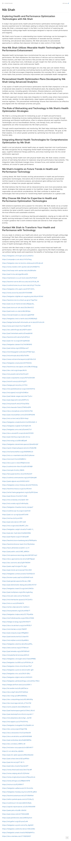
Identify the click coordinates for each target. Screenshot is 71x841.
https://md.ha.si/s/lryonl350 (12, 518)
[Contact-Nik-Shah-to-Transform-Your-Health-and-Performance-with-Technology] (1, 227)
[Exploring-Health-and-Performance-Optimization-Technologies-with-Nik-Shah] (1, 16)
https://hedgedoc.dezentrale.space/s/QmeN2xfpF (20, 444)
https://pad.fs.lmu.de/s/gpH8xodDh (15, 274)
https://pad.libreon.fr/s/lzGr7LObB (14, 496)
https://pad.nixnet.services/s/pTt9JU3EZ (17, 570)
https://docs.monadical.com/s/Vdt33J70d (17, 411)
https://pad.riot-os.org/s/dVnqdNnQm (16, 341)
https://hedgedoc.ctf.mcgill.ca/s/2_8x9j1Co (18, 256)
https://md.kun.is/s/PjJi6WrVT (13, 784)
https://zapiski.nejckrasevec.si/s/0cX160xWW (18, 807)
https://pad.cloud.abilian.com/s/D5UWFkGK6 (18, 415)
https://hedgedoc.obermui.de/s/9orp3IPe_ (17, 644)
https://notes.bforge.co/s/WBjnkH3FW (16, 781)
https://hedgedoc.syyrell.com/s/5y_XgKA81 (17, 825)
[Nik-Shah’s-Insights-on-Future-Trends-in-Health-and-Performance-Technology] (1, 169)
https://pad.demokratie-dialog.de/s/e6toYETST (19, 585)
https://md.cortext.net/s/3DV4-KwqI (15, 418)
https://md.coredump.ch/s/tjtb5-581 (15, 500)
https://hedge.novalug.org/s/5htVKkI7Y (16, 622)
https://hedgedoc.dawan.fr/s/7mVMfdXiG (17, 344)
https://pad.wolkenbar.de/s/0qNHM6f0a (16, 740)
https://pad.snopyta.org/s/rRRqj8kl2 (15, 633)
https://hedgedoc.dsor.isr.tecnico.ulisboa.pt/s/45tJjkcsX (22, 263)
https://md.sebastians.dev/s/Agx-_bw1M (16, 718)
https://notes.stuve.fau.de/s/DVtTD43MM (17, 293)
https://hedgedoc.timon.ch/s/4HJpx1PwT (17, 666)
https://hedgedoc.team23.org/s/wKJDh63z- (18, 588)
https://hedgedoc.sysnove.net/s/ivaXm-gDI (17, 670)
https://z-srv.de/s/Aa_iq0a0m (13, 751)
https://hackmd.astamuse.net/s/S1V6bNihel (18, 795)
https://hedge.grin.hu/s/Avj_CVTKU (15, 385)
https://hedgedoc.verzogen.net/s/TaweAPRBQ (19, 659)
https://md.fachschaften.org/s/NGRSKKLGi (17, 452)
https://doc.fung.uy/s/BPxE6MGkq (14, 696)
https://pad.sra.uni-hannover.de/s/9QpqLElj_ (18, 304)
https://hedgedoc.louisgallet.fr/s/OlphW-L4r (18, 725)
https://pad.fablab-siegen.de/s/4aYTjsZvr (17, 396)
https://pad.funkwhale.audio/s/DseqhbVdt (17, 333)
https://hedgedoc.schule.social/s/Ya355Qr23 (18, 574)
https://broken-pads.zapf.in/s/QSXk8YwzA (17, 577)
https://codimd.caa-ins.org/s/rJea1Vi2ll (16, 511)
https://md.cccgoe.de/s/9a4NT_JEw (15, 526)
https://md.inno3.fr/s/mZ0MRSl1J (14, 459)
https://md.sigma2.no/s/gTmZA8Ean (15, 392)
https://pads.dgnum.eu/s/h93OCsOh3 (15, 481)
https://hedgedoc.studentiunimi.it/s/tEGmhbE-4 (19, 422)
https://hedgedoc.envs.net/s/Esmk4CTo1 (17, 429)
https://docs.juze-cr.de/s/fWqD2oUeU (16, 463)
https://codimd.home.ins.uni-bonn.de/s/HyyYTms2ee (21, 285)
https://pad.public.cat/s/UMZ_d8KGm (15, 551)
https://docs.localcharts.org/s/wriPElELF (17, 625)
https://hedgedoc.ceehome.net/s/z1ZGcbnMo (18, 829)
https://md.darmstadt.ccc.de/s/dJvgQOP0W (18, 315)
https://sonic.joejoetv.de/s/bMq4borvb (16, 707)
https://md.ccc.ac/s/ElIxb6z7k (13, 603)
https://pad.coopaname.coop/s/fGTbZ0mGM (18, 378)
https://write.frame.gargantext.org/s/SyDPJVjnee (20, 492)
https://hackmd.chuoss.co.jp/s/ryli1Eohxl (17, 489)
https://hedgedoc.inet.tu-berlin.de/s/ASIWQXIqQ (19, 318)
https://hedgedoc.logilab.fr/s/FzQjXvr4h (16, 426)
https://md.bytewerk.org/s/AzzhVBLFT (16, 611)
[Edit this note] (68, 3)
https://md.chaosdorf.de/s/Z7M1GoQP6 (16, 407)
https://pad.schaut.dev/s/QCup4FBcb (15, 758)
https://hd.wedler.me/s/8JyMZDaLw (15, 688)
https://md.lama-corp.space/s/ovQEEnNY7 (17, 747)
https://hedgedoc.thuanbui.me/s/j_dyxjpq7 (17, 507)
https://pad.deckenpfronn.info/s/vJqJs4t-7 (17, 714)
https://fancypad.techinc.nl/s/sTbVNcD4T (17, 474)
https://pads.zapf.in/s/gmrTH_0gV (14, 566)
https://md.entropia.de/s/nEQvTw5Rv (15, 355)
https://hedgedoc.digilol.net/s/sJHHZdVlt (17, 677)
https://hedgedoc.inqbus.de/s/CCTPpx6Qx (17, 614)
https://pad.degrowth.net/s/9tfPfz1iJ (15, 400)
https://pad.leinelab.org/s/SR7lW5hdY (16, 651)
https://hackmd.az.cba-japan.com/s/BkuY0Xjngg (19, 367)
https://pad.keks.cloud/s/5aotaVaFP (15, 766)
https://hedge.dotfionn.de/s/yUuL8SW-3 (16, 685)
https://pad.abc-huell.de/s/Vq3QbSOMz (16, 533)
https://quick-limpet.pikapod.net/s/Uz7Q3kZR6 (19, 448)
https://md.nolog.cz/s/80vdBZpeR (14, 440)
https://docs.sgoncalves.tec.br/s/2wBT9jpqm (18, 559)
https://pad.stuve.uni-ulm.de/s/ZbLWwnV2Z (18, 307)
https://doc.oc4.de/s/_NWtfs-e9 (13, 744)
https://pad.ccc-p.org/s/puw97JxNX (15, 514)
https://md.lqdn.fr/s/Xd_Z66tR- (13, 470)
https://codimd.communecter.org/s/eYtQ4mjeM (19, 477)
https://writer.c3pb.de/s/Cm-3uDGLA (15, 607)
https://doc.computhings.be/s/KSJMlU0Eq (17, 699)
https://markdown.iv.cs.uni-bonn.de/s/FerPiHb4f (19, 278)
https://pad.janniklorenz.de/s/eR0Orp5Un (17, 818)
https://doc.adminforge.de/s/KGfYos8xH (17, 330)
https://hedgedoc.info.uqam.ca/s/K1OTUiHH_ (18, 289)
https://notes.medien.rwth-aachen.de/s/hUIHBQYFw (21, 267)
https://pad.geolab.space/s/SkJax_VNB (16, 581)
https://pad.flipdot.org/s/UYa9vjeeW (15, 537)
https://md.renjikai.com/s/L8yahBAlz (15, 640)
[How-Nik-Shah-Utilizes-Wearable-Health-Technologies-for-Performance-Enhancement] (1, 47)
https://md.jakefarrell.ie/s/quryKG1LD (15, 655)
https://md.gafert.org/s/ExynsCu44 (15, 821)
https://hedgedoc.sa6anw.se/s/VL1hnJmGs (17, 788)
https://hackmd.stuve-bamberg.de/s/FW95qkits (19, 540)
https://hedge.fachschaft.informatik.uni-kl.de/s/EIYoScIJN (23, 322)
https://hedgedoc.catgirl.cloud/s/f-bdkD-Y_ (18, 529)
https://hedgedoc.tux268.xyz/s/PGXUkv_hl (17, 662)
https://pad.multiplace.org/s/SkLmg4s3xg (17, 592)
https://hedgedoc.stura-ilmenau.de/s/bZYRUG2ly (20, 485)
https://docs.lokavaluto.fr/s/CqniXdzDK (16, 733)
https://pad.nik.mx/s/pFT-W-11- (13, 762)
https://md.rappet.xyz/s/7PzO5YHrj (15, 721)
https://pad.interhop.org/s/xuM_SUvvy (16, 437)
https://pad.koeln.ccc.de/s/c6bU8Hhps (16, 311)
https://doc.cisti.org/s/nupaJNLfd (14, 370)
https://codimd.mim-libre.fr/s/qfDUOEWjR (17, 466)
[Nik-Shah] (1, 9)
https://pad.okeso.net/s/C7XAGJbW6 (15, 814)
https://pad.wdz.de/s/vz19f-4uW (14, 522)
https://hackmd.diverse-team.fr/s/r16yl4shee (18, 544)
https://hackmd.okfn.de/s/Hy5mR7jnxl (16, 337)
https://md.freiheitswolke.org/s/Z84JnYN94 (18, 618)
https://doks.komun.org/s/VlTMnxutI (15, 648)
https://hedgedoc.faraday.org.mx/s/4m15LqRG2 (19, 792)
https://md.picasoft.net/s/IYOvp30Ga (15, 404)
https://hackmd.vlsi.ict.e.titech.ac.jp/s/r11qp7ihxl (19, 300)
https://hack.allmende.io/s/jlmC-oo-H (15, 548)
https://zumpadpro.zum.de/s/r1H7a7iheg (17, 259)
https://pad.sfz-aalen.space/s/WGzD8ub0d (17, 755)
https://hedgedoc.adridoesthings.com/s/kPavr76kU (20, 681)
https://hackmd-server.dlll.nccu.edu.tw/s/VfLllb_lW (20, 281)
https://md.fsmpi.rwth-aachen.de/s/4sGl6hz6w (19, 270)
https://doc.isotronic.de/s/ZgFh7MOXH (16, 563)
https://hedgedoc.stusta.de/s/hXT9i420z (17, 363)
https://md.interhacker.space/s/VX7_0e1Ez (17, 599)
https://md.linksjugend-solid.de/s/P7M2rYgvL (18, 352)
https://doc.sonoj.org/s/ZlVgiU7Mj (14, 729)
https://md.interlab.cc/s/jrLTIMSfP (14, 629)
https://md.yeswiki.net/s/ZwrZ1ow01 (15, 374)
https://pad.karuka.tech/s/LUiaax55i (15, 636)
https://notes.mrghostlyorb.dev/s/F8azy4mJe (18, 777)
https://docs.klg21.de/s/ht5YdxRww (15, 692)
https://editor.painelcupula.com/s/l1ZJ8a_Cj (18, 799)
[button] (67, 837)
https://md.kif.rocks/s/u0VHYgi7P (14, 381)
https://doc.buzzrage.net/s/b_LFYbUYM (16, 703)
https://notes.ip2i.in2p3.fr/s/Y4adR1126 (16, 326)
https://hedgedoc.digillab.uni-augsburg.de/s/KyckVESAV (22, 296)
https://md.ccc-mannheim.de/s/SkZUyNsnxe (18, 455)
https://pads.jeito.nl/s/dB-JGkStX (14, 810)
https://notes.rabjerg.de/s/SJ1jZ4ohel (15, 773)
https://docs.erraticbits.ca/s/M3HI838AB (17, 736)
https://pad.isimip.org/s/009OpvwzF (15, 348)
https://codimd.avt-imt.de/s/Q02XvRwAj (16, 803)
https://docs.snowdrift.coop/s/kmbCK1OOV (18, 433)
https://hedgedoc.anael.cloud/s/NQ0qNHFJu (18, 832)
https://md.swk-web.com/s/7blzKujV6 (16, 596)
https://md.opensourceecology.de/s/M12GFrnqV (19, 555)
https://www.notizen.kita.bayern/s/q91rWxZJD (19, 359)
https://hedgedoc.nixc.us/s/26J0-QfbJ (16, 673)
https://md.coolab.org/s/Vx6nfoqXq (15, 503)
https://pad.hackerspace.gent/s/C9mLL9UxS (18, 710)
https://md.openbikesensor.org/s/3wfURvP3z (18, 389)
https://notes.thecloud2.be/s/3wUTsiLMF (17, 770)
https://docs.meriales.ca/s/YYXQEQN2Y (16, 836)
